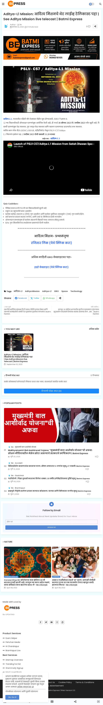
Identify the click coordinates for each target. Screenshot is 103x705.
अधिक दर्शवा (94, 329)
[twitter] (46, 622)
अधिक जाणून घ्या (24, 686)
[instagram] (57, 622)
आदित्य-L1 (18, 291)
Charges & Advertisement (51, 686)
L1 (10, 119)
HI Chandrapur (12, 646)
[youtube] (51, 622)
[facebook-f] (40, 622)
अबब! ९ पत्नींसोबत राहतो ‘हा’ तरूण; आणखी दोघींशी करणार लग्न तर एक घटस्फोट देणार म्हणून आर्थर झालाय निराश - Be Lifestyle (73, 582)
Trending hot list (13, 664)
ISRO (56, 291)
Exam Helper (11, 638)
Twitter (36, 298)
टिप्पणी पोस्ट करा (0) (51, 391)
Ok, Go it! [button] (12, 697)
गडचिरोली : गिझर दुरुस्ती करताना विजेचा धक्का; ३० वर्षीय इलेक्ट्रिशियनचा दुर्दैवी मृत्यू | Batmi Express (49, 478)
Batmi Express (54, 690)
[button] (100, 4)
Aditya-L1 (47, 291)
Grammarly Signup (14, 668)
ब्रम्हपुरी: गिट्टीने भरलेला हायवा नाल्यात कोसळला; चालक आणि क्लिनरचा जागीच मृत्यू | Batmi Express (49, 491)
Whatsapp (50, 298)
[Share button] (60, 298)
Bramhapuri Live (13, 650)
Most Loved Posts (14, 672)
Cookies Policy (65, 682)
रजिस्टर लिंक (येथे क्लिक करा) (51, 243)
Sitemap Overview (14, 660)
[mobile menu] (3, 4)
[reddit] (62, 622)
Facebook (22, 298)
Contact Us (49, 682)
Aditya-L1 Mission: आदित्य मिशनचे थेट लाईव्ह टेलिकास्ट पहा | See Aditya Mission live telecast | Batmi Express (18, 358)
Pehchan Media (13, 642)
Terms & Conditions (85, 682)
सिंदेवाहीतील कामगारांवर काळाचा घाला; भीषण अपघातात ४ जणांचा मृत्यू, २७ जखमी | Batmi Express (48, 466)
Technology (76, 291)
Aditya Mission (32, 291)
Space (64, 291)
